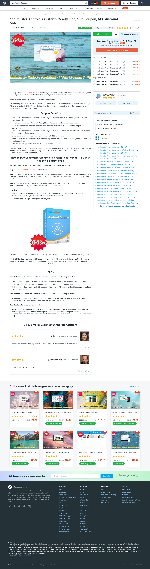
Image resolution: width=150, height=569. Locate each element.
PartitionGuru (63, 510)
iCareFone (62, 500)
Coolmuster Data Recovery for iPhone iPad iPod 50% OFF (117, 203)
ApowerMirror (64, 532)
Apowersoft (84, 529)
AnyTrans (62, 508)
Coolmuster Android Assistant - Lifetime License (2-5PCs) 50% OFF (117, 168)
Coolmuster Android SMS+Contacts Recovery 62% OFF (117, 159)
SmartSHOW (63, 513)
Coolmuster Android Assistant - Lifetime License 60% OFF (117, 150)
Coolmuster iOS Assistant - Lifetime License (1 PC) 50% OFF (117, 182)
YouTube (19, 506)
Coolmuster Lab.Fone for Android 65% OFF (113, 165)
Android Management (104, 124)
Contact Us (105, 503)
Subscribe (106, 476)
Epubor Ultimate (64, 526)
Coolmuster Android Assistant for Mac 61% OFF (115, 162)
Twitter (24, 506)
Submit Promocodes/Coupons (132, 500)
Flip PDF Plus (63, 524)
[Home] (46, 14)
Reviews (43, 28)
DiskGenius (63, 521)
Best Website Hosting (108, 495)
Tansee (82, 521)
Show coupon (104, 34)
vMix (24, 8)
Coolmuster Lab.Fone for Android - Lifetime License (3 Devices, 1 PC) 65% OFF (117, 173)
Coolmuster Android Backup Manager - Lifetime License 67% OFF (117, 200)
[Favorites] (142, 3)
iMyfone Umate (64, 518)
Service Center (106, 497)
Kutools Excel (112, 8)
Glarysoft (83, 510)
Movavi (82, 492)
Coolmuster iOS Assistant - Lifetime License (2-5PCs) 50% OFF (117, 191)
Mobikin (83, 524)
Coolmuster (49, 8)
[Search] (86, 3)
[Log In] (147, 3)
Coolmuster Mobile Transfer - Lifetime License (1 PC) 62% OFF (117, 171)
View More (134, 386)
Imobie (82, 518)
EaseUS (61, 8)
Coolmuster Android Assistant (107, 128)
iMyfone (83, 508)
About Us (104, 489)
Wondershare (74, 8)
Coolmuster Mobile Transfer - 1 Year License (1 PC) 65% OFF (117, 185)
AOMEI (82, 503)
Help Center (126, 489)
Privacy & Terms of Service (25, 555)
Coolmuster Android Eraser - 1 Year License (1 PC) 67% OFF (117, 188)
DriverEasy (35, 8)
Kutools (82, 489)
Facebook (14, 506)
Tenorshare (84, 495)
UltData (61, 503)
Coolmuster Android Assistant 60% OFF (112, 147)
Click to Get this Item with (117, 50)
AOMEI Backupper (65, 516)
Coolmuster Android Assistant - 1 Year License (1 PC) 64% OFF (117, 156)
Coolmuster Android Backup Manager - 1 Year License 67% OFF (117, 197)
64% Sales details (18, 28)
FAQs (32, 28)
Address (104, 500)
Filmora (61, 489)
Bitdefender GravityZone (94, 8)
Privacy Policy (120, 477)
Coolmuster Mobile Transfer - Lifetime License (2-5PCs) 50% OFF (117, 176)
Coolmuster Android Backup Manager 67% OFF (115, 194)
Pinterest (29, 506)
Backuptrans (84, 516)
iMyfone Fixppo (64, 529)
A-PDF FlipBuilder (86, 532)
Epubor (82, 526)
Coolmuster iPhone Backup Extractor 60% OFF (115, 179)
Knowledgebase (127, 497)
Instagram (9, 506)
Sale (125, 8)
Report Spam (126, 492)
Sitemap (125, 495)
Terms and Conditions (133, 477)
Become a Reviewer (129, 503)
